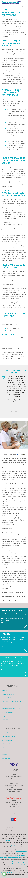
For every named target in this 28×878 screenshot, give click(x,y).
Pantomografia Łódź (7, 712)
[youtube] (15, 819)
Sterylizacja (5, 747)
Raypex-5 (4, 754)
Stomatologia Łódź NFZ (8, 705)
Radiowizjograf (6, 744)
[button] (11, 411)
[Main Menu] (24, 2)
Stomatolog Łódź (6, 719)
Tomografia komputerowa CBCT (11, 708)
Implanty (4, 690)
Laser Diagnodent (7, 740)
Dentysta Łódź (6, 716)
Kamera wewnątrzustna (8, 736)
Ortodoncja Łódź (6, 698)
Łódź (12, 872)
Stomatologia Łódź (7, 723)
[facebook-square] (12, 819)
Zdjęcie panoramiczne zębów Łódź (11, 701)
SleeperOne (5, 751)
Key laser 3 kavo (6, 733)
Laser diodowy (6, 758)
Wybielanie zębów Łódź (8, 694)
